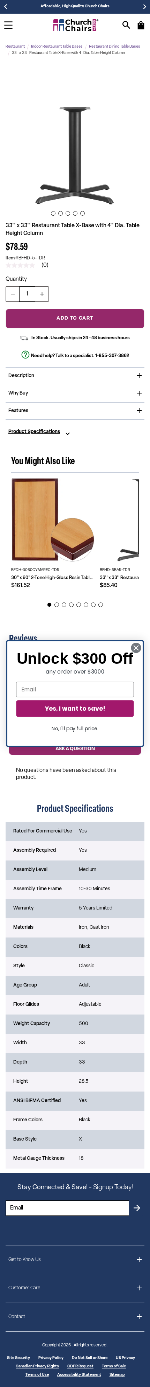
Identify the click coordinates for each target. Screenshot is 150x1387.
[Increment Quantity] (42, 294)
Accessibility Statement (79, 1375)
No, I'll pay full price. (75, 728)
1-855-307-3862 (112, 356)
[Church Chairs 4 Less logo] (76, 25)
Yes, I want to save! (75, 708)
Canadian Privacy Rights (37, 1366)
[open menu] (8, 25)
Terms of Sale (114, 1366)
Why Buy (18, 393)
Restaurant (15, 47)
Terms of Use (37, 1375)
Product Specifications (34, 432)
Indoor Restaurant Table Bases (57, 47)
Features (18, 410)
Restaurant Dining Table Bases (114, 47)
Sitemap (117, 1375)
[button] (75, 135)
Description (21, 375)
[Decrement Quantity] (13, 294)
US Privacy (125, 1358)
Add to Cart (75, 318)
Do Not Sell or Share (89, 1358)
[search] (126, 25)
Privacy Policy (50, 1358)
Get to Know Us (24, 1259)
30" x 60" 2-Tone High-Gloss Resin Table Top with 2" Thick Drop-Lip (53, 578)
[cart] (141, 29)
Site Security (18, 1358)
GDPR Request (80, 1366)
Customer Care (24, 1288)
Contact (16, 1316)
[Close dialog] (136, 647)
